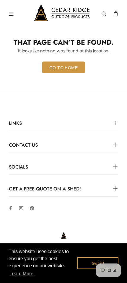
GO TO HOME (63, 67)
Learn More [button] (21, 273)
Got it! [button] (98, 263)
